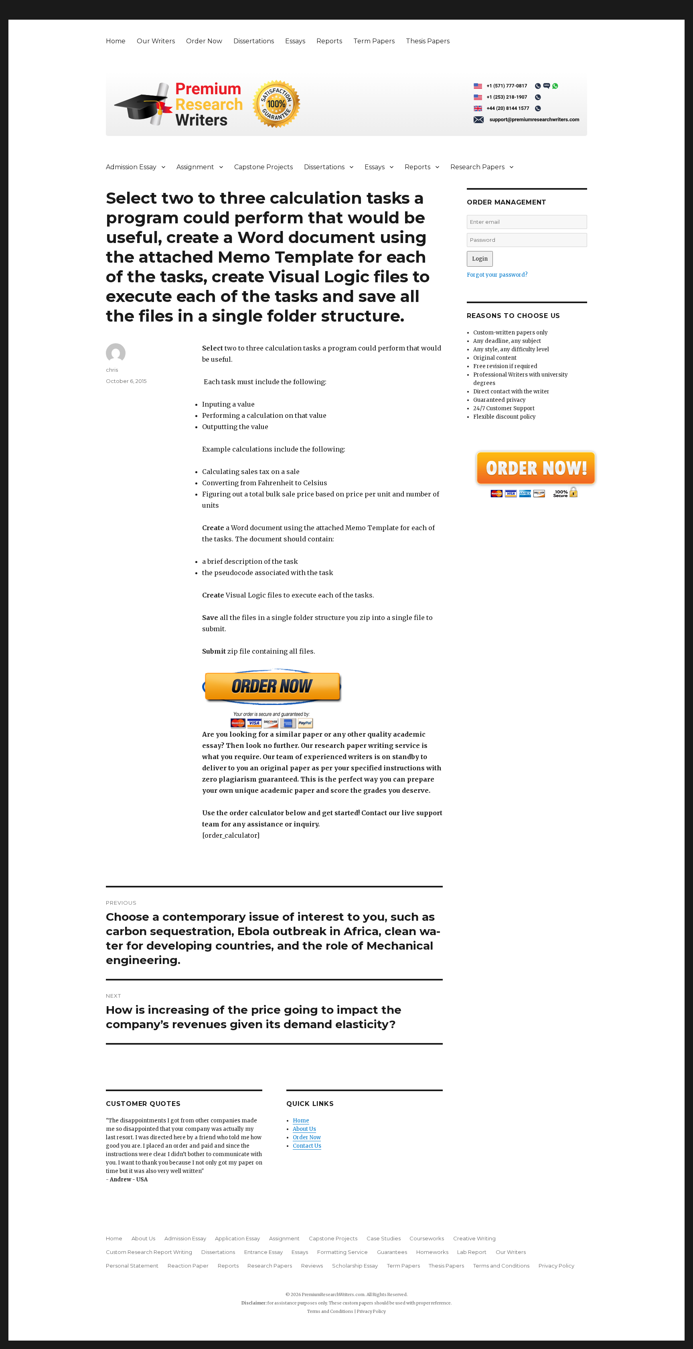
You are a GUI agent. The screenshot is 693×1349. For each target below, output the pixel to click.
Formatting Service (342, 1252)
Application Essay (237, 1238)
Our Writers (156, 41)
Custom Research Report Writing (149, 1252)
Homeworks (432, 1252)
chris (112, 370)
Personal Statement (132, 1265)
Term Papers (374, 41)
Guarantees (392, 1252)
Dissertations (253, 41)
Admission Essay (131, 167)
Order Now (204, 41)
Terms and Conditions (501, 1265)
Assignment (195, 167)
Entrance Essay (263, 1252)
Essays (295, 41)
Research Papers (477, 167)
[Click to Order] (322, 698)
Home (116, 41)
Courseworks (426, 1238)
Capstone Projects (263, 167)
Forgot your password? (497, 274)
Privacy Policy (556, 1265)
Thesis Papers (428, 41)
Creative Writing (474, 1238)
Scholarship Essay (355, 1265)
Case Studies (384, 1238)
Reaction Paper (188, 1265)
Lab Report (471, 1252)
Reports (329, 41)
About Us (304, 1129)
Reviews (312, 1265)
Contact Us (307, 1145)
